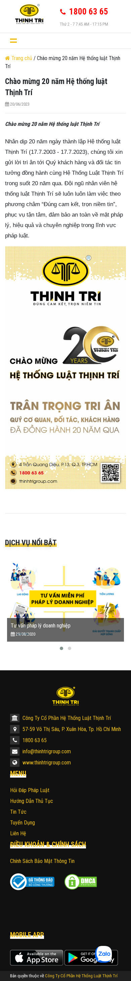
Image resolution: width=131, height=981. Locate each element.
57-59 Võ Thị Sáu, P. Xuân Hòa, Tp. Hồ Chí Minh (71, 729)
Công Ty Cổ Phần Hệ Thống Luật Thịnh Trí (66, 718)
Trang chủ (22, 58)
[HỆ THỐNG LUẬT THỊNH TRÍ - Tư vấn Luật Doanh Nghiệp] (28, 14)
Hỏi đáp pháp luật (29, 790)
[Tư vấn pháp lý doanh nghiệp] (65, 599)
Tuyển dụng (22, 822)
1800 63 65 (34, 740)
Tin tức (18, 812)
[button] (61, 648)
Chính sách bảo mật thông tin (42, 861)
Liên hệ (18, 833)
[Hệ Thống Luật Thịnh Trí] (65, 696)
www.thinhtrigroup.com (46, 762)
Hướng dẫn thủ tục (31, 801)
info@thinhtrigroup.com (46, 751)
